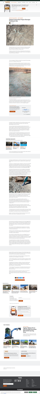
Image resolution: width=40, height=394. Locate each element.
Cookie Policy (5, 393)
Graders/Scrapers (14, 345)
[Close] (39, 392)
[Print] (15, 277)
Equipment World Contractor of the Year (10, 353)
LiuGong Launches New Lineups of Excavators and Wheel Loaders (33, 292)
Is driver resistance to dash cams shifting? (23, 148)
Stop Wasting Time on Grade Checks (16, 148)
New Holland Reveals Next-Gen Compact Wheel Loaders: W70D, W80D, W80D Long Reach (32, 347)
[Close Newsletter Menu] (36, 4)
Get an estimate (12, 111)
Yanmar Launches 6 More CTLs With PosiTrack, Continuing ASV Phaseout (7, 347)
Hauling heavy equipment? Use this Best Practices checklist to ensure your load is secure (15, 292)
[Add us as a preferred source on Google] (17, 277)
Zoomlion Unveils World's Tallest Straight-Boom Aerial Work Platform (24, 347)
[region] (20, 392)
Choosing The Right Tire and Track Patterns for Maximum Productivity (9, 149)
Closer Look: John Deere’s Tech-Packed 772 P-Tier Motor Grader (15, 347)
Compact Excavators (25, 326)
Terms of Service (21, 10)
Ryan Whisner (12, 22)
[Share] (18, 277)
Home (12, 290)
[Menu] (3, 2)
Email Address (20, 297)
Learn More (6, 357)
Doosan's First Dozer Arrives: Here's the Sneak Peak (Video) (24, 292)
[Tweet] (22, 277)
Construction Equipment (6, 290)
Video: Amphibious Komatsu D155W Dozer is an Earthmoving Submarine (6, 292)
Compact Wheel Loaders (32, 345)
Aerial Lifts (21, 345)
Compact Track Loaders (6, 345)
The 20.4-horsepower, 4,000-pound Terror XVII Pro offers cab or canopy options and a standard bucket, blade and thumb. (29, 334)
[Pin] (23, 277)
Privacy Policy (17, 10)
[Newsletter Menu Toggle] (36, 2)
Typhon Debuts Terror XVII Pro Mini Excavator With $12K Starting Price (30, 330)
